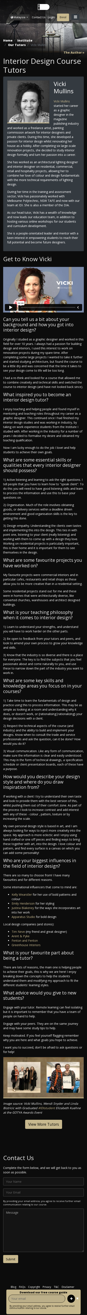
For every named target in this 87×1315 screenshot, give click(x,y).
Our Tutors (17, 45)
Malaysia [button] (19, 17)
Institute (24, 40)
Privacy (47, 1287)
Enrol (63, 17)
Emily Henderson (23, 903)
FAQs (22, 1287)
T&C (56, 1287)
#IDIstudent (46, 1108)
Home (7, 40)
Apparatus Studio (24, 917)
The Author (73, 52)
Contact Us (39, 17)
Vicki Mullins (62, 101)
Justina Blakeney (23, 908)
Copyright (34, 1287)
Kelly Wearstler (22, 894)
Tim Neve (19, 932)
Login (51, 17)
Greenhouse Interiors (26, 945)
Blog (13, 1287)
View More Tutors (43, 1124)
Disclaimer (68, 1287)
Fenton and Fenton (25, 940)
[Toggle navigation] (75, 17)
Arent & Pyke (21, 936)
